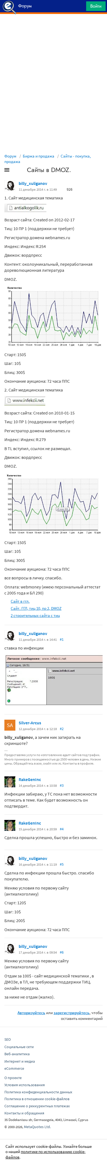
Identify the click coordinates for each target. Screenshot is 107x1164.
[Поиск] (80, 8)
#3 (62, 785)
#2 (62, 728)
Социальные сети (19, 1046)
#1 (62, 639)
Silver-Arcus (30, 722)
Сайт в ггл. (20, 601)
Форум (10, 156)
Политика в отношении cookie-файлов (36, 1098)
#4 (62, 828)
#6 (62, 952)
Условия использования (24, 1084)
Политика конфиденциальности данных (38, 1091)
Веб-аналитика (17, 1053)
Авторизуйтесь (31, 1012)
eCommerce (14, 1068)
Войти (96, 6)
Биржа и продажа (38, 156)
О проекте (13, 1077)
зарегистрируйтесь (71, 1012)
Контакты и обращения (24, 1113)
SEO (7, 1039)
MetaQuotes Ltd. (37, 1126)
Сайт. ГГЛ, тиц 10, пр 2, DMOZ (36, 608)
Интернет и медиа (19, 1061)
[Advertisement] (53, 27)
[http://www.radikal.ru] (25, 210)
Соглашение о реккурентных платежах (37, 1105)
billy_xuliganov (33, 183)
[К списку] (16, 171)
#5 (62, 864)
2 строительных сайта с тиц (35, 615)
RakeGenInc (30, 779)
